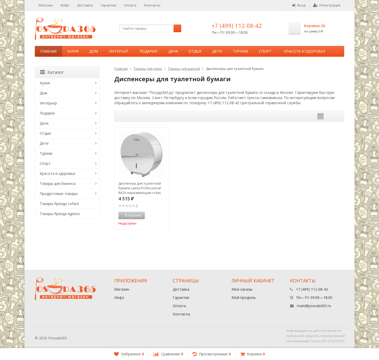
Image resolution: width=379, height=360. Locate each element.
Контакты (152, 5)
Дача (173, 51)
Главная (48, 51)
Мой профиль (244, 297)
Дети (217, 51)
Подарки (148, 51)
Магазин (46, 5)
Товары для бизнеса (58, 183)
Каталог (55, 72)
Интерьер (118, 51)
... (338, 51)
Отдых (194, 51)
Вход (301, 5)
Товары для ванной (184, 68)
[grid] (320, 116)
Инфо (65, 5)
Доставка (85, 5)
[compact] (336, 116)
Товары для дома (148, 68)
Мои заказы (242, 289)
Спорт (265, 51)
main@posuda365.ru (314, 305)
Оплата (130, 5)
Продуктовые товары (59, 193)
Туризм (240, 51)
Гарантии (108, 5)
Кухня (73, 51)
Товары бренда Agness (60, 213)
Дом (93, 51)
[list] (328, 116)
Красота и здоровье (304, 51)
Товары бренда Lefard (59, 203)
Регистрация (329, 5)
